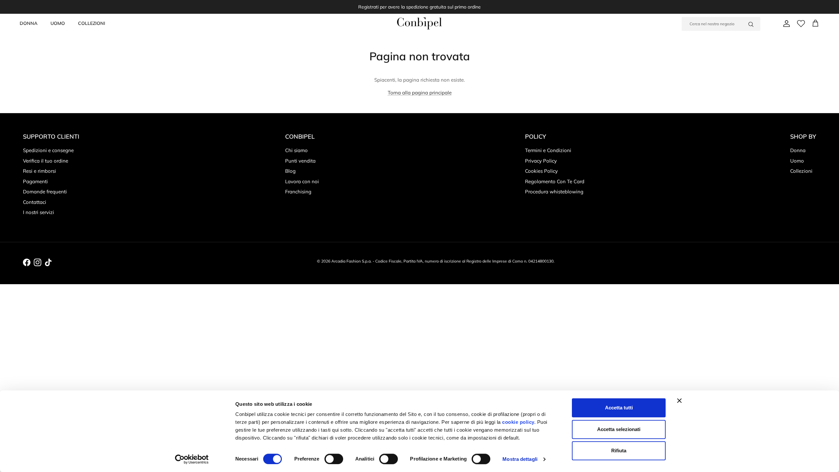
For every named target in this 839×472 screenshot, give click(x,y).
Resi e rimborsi (39, 171)
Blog (290, 171)
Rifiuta (618, 450)
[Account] (785, 24)
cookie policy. (518, 422)
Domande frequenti (45, 191)
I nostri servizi (38, 212)
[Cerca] (751, 24)
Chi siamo (296, 150)
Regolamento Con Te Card (554, 181)
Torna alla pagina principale (420, 92)
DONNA (28, 23)
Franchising (298, 191)
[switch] (333, 459)
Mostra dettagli (519, 459)
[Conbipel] (419, 23)
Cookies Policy (541, 171)
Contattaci (34, 202)
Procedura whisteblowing (554, 191)
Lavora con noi (302, 181)
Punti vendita (300, 161)
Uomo (797, 161)
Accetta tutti (619, 407)
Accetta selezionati (618, 429)
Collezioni (801, 171)
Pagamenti (35, 181)
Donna (798, 150)
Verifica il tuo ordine (45, 161)
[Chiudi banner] (679, 400)
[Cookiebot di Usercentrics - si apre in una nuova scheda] (192, 459)
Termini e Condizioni (548, 150)
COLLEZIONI (91, 23)
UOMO (57, 23)
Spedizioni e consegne (48, 150)
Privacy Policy (541, 161)
